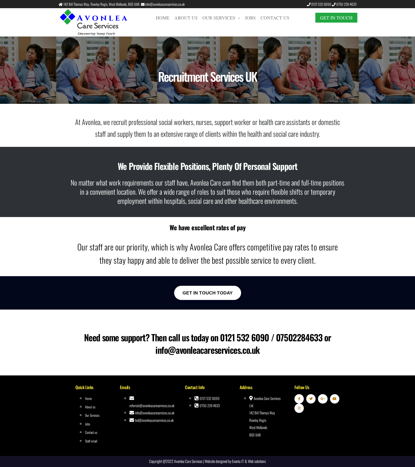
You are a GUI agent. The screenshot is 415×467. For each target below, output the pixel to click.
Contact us (275, 18)
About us (186, 18)
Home (163, 18)
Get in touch (336, 18)
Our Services (218, 18)
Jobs (250, 18)
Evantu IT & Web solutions (249, 461)
